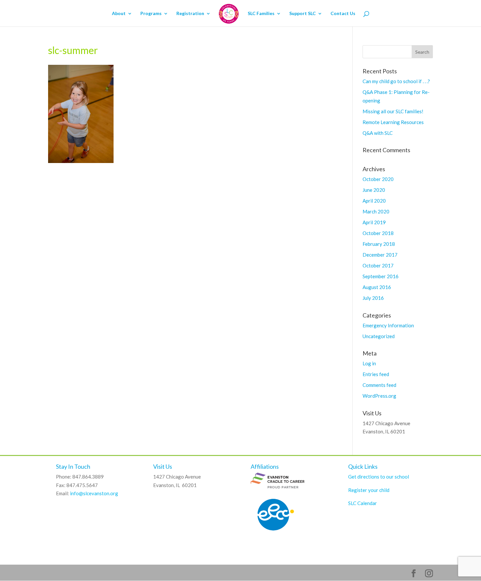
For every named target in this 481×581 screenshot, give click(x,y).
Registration (190, 13)
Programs (151, 13)
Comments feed (379, 385)
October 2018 (378, 233)
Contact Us (342, 13)
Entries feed (376, 374)
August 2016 (377, 287)
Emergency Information (388, 325)
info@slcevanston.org (94, 493)
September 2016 (381, 276)
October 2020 (378, 179)
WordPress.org (379, 396)
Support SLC (302, 13)
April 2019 (374, 222)
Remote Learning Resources (393, 122)
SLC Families (261, 13)
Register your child (368, 490)
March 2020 (376, 211)
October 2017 (378, 265)
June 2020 (374, 190)
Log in (369, 363)
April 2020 (374, 201)
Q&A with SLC (378, 133)
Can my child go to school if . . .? (396, 81)
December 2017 (380, 255)
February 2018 (379, 244)
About (119, 13)
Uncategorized (379, 336)
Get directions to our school (378, 477)
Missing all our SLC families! (393, 111)
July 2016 (373, 298)
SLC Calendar (362, 503)
